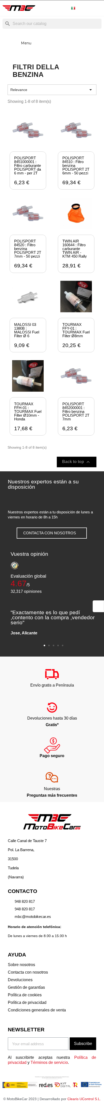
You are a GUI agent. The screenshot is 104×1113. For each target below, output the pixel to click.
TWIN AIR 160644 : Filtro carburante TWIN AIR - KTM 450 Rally (74, 248)
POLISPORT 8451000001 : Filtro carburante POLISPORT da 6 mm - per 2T (27, 165)
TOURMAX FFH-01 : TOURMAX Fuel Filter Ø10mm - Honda (27, 411)
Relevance (52, 90)
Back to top (76, 462)
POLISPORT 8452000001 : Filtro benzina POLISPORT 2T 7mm (75, 411)
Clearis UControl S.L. (84, 1099)
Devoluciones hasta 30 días (52, 718)
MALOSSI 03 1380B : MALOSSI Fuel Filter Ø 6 (26, 330)
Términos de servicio (49, 1062)
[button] (52, 533)
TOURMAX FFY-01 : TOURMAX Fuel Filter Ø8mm (76, 330)
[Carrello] (97, 8)
